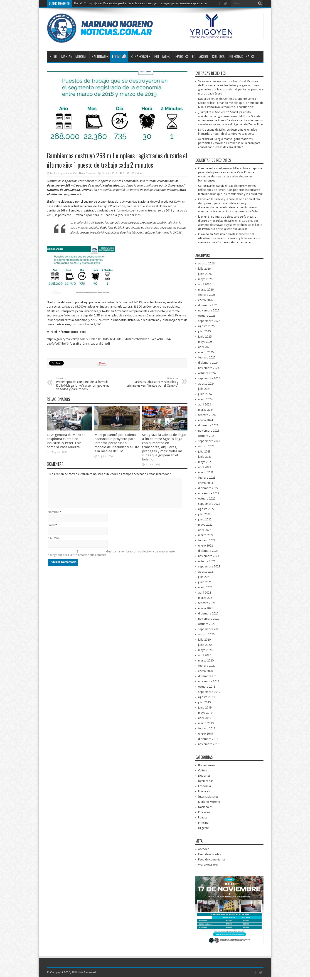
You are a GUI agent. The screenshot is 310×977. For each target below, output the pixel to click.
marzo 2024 (206, 409)
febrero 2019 (206, 728)
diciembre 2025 (208, 305)
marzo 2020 (206, 660)
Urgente (203, 828)
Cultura (218, 56)
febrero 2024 (206, 415)
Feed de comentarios (212, 859)
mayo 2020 (205, 650)
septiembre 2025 (209, 321)
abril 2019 (204, 718)
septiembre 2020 (209, 629)
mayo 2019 (205, 712)
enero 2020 (205, 671)
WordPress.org (208, 864)
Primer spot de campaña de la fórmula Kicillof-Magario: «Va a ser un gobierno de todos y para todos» (83, 384)
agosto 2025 (206, 326)
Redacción (71, 173)
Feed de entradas (209, 854)
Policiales (162, 56)
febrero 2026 (206, 294)
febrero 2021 (206, 603)
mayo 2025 (205, 341)
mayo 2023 (205, 462)
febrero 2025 (206, 357)
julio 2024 (204, 388)
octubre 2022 (206, 498)
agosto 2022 (206, 509)
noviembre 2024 (208, 368)
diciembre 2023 (208, 425)
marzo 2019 (206, 723)
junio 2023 (205, 456)
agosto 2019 (206, 697)
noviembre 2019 (208, 681)
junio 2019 (205, 707)
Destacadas (205, 781)
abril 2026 (204, 284)
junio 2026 (205, 274)
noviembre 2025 (208, 310)
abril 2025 (204, 347)
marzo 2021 (206, 597)
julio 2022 (204, 514)
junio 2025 (205, 336)
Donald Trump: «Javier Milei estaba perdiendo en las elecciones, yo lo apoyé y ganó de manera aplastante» (140, 3)
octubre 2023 (206, 436)
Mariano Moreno (74, 56)
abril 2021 (204, 592)
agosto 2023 (206, 446)
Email (51, 525)
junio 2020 (205, 644)
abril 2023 (204, 467)
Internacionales (241, 56)
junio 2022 (205, 519)
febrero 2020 (206, 665)
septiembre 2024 (209, 378)
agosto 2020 (206, 634)
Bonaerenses (140, 56)
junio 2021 (205, 582)
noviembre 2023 (208, 430)
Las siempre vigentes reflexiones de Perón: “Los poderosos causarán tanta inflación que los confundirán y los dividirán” (230, 190)
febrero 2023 (206, 477)
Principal (203, 822)
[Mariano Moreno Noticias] (100, 39)
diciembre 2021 (208, 550)
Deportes (181, 56)
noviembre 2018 (208, 744)
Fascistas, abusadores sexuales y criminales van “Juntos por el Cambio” (152, 382)
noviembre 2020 (208, 618)
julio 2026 (204, 268)
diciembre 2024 (208, 362)
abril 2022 (204, 530)
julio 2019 (204, 702)
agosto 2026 (206, 263)
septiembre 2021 (209, 566)
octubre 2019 (206, 686)
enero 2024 (205, 420)
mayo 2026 (205, 279)
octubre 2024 (206, 373)
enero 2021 (205, 608)
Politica (202, 817)
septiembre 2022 (209, 503)
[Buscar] (260, 3)
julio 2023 (204, 451)
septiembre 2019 (209, 692)
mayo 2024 (205, 399)
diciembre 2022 (208, 488)
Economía (119, 56)
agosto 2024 (206, 383)
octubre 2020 (206, 624)
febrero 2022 (206, 540)
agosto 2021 (206, 571)
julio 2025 (204, 331)
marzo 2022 (206, 535)
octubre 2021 (206, 561)
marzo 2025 (206, 352)
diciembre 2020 (208, 613)
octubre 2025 (206, 315)
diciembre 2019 (208, 676)
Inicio (53, 56)
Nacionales (99, 56)
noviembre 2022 (208, 493)
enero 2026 (205, 300)
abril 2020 (204, 655)
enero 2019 (205, 733)
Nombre (53, 512)
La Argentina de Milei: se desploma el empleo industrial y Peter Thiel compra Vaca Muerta (66, 441)
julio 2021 (204, 577)
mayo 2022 (205, 524)
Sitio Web (54, 538)
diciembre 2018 (208, 739)
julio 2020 (204, 639)
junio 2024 (205, 394)
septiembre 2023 (209, 441)
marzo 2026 (206, 289)
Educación (200, 56)
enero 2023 (205, 483)
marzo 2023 (206, 472)
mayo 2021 (205, 587)
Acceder (203, 849)
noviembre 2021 (208, 556)
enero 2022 (205, 545)
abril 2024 (204, 404)
